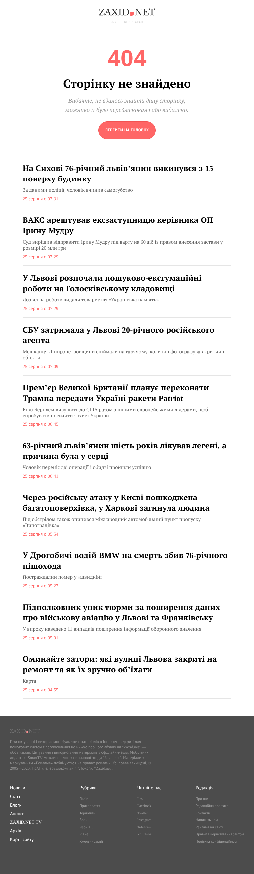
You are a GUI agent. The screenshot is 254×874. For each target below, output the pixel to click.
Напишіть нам (207, 820)
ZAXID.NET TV (26, 822)
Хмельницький (91, 841)
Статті (15, 796)
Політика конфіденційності (217, 841)
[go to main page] (127, 130)
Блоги (15, 805)
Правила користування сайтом (220, 834)
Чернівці (87, 827)
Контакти (203, 813)
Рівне (84, 834)
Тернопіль (88, 813)
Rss (140, 799)
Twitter (142, 813)
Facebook (144, 806)
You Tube (144, 834)
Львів (84, 799)
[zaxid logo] (127, 12)
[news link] (127, 182)
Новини (17, 788)
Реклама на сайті (209, 827)
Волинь (85, 820)
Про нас (202, 799)
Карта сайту (22, 839)
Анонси (17, 813)
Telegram (144, 827)
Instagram (144, 820)
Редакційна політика (212, 806)
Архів (15, 831)
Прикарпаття (90, 806)
